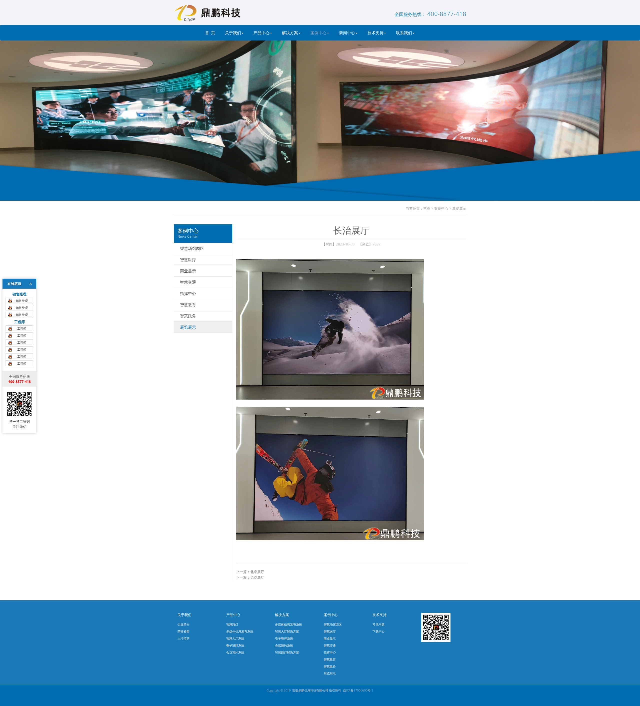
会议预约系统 (235, 652)
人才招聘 (184, 638)
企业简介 (184, 624)
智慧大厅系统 (235, 638)
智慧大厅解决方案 (287, 631)
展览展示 (459, 208)
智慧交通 (188, 282)
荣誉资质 (184, 631)
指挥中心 (188, 293)
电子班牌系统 (235, 645)
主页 (426, 208)
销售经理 (22, 301)
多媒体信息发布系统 (239, 631)
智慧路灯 (232, 624)
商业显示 (188, 271)
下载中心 (378, 631)
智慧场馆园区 (192, 248)
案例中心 (318, 32)
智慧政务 (188, 316)
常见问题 (378, 624)
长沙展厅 (257, 577)
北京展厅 (257, 571)
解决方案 (290, 32)
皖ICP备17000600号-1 (358, 690)
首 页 (210, 32)
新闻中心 (347, 32)
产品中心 (262, 32)
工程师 (21, 328)
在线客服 (15, 283)
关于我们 (233, 32)
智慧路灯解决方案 (287, 652)
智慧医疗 (188, 259)
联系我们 (404, 32)
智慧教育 (188, 304)
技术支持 (376, 32)
